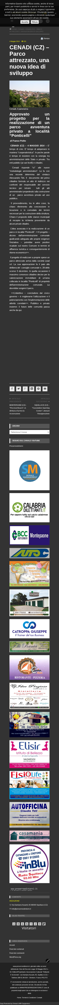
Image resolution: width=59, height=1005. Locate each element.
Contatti (39, 997)
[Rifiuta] (55, 13)
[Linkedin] (31, 388)
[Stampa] (42, 38)
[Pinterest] (38, 388)
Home (19, 997)
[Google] (25, 388)
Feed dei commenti (16, 953)
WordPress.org (15, 957)
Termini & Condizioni (29, 997)
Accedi (12, 945)
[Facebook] (12, 388)
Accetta (24, 22)
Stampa (47, 38)
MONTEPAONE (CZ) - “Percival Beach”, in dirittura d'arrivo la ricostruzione (17, 409)
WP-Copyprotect (24, 1003)
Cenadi (21, 29)
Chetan (15, 1003)
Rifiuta (35, 22)
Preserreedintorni (16, 446)
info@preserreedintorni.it (21, 909)
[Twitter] (18, 388)
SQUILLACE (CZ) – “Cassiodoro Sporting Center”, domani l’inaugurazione (41, 409)
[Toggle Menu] (13, 26)
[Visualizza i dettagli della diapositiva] (29, 507)
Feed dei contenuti (16, 949)
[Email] (45, 388)
